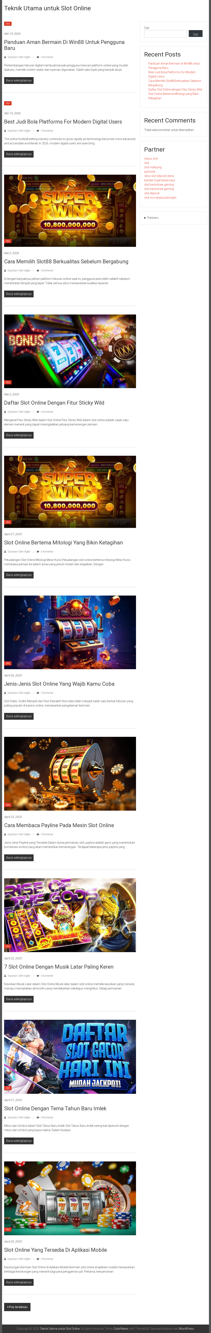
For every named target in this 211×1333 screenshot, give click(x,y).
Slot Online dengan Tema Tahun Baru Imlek (55, 1108)
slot (146, 163)
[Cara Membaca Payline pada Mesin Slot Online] (70, 773)
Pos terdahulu (18, 1307)
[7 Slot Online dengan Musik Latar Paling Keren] (70, 914)
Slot (8, 23)
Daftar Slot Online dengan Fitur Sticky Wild (54, 403)
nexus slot (151, 158)
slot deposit (151, 193)
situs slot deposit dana (159, 176)
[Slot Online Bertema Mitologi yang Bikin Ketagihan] (70, 491)
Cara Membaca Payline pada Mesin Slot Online (59, 825)
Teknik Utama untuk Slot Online (47, 8)
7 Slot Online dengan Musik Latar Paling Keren (59, 967)
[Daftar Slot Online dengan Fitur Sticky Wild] (70, 351)
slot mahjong (153, 167)
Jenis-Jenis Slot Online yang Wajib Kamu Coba (59, 684)
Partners (152, 217)
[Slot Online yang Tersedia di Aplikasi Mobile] (70, 1198)
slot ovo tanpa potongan (160, 197)
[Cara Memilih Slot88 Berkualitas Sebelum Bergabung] (70, 210)
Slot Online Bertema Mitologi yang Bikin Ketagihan (63, 542)
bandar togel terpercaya (159, 180)
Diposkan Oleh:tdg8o (19, 57)
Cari (146, 27)
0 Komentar (46, 57)
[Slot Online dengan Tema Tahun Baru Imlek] (70, 1056)
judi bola (149, 171)
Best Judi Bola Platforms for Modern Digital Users (63, 122)
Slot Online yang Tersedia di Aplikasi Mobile (55, 1250)
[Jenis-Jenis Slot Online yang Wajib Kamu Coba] (70, 632)
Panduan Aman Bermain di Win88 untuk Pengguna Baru (64, 45)
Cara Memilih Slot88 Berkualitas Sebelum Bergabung (66, 261)
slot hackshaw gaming (159, 184)
